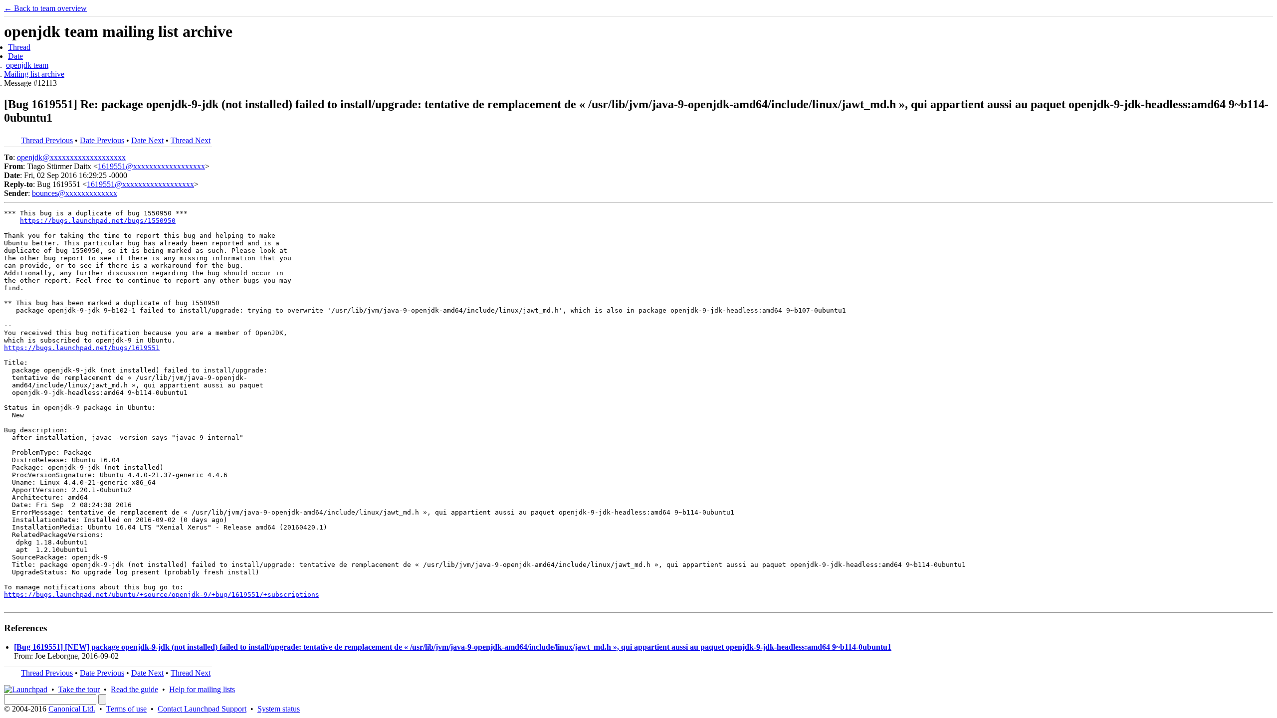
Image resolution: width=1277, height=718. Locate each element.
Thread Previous (47, 140)
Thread (19, 47)
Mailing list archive (34, 74)
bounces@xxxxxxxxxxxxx (74, 193)
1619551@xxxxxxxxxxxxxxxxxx (151, 166)
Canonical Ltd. (71, 709)
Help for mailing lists (202, 689)
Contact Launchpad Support (202, 709)
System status (278, 709)
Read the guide (134, 689)
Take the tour (79, 689)
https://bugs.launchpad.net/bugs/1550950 (98, 220)
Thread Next (191, 140)
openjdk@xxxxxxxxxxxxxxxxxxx (71, 157)
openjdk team (27, 65)
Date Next (147, 140)
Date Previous (102, 140)
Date (15, 56)
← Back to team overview (45, 8)
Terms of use (126, 709)
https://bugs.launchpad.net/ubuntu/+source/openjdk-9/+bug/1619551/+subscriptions (161, 594)
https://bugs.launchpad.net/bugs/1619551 (82, 348)
